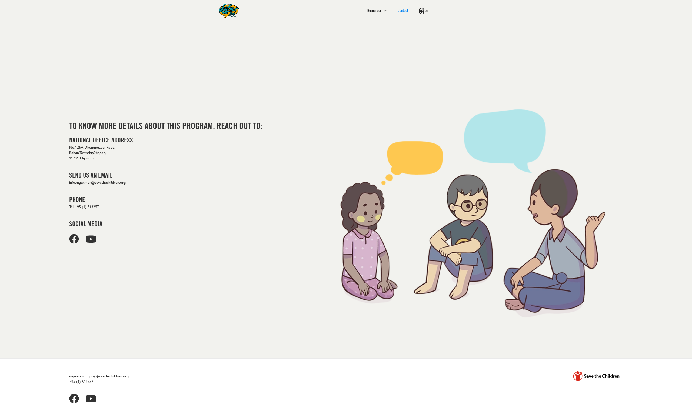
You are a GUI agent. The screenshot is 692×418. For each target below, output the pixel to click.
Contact (403, 10)
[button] (377, 11)
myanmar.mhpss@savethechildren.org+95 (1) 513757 (99, 379)
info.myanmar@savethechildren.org (97, 182)
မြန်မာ (424, 11)
